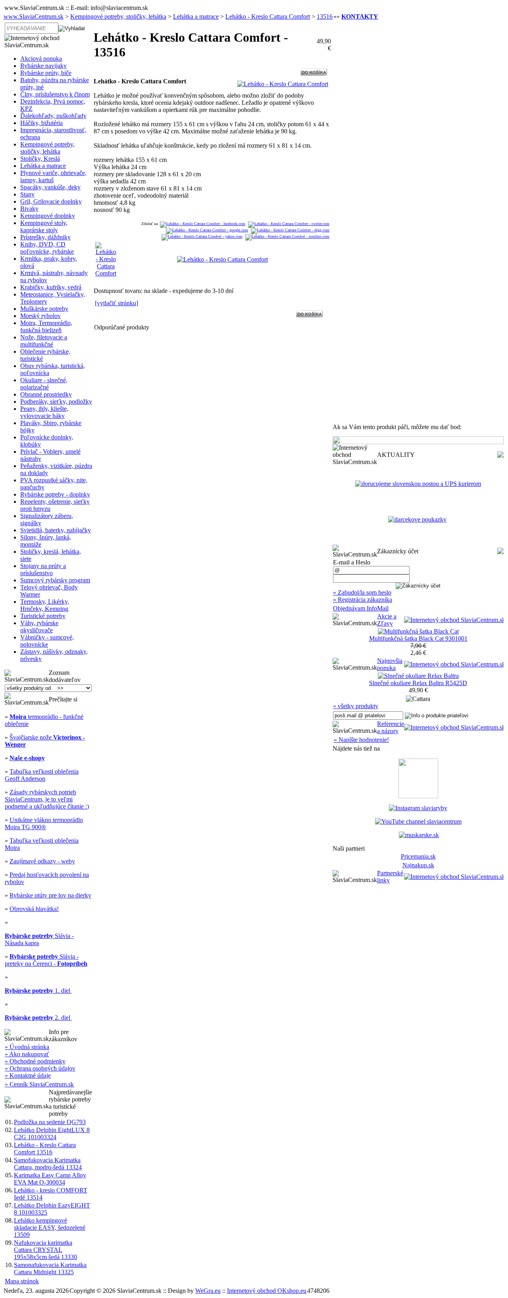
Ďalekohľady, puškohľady (53, 115)
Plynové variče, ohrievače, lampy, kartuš (53, 176)
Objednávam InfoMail (361, 608)
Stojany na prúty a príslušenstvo (43, 569)
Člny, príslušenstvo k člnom (55, 94)
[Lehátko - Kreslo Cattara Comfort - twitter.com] (288, 223)
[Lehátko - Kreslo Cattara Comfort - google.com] (207, 230)
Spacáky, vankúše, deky (50, 187)
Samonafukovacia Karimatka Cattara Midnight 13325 (50, 1268)
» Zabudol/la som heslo (362, 592)
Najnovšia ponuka (389, 664)
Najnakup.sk (418, 865)
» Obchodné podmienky (35, 1061)
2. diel (38, 1017)
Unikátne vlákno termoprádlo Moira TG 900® (44, 823)
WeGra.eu (208, 1290)
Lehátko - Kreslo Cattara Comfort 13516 (45, 1148)
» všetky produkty (355, 706)
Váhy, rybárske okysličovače (39, 627)
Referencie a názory (390, 727)
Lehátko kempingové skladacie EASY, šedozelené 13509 (49, 1227)
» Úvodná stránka (27, 1047)
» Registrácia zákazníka (362, 599)
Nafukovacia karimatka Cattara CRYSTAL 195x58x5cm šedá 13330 (45, 1249)
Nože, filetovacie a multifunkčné (43, 341)
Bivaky (29, 208)
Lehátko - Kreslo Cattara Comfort (267, 16)
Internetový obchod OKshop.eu (266, 1290)
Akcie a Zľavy (386, 620)
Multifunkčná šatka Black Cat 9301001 (418, 638)
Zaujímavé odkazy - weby (42, 861)
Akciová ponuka (41, 58)
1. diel (38, 990)
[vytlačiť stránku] (116, 303)
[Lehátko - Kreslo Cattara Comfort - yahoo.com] (202, 236)
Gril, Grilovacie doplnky (51, 201)
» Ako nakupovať (27, 1054)
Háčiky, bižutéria (41, 122)
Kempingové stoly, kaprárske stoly (43, 226)
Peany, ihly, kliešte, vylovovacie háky (44, 412)
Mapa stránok (22, 1281)
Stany (27, 194)
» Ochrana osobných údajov (40, 1068)
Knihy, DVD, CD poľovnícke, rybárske (47, 248)
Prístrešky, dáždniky (45, 237)
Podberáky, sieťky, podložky (56, 401)
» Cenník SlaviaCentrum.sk (39, 1084)
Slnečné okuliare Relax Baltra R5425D (418, 683)
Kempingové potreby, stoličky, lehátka (118, 16)
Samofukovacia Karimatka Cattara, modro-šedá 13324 (48, 1164)
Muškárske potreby (44, 308)
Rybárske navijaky (43, 65)
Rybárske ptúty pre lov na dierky (50, 895)
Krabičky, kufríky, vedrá (50, 287)
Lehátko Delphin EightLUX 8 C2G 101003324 (52, 1133)
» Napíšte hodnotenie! (361, 739)
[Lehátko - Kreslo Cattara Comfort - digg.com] (290, 230)
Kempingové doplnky (47, 215)
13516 (325, 16)
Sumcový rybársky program (55, 580)
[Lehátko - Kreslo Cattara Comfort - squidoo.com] (287, 236)
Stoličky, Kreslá (40, 158)
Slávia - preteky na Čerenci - (46, 960)
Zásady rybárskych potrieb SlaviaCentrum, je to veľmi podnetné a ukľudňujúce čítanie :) (47, 799)
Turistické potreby (42, 615)
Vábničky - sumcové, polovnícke (47, 641)
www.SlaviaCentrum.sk (34, 16)
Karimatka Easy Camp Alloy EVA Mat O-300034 (50, 1179)
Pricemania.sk (418, 856)
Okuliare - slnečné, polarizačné (43, 384)
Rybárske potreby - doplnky (55, 494)
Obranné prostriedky (46, 394)
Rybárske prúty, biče (45, 72)
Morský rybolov (40, 315)
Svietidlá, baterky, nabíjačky (55, 530)
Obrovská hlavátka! (34, 908)
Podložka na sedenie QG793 (50, 1122)
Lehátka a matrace (196, 16)
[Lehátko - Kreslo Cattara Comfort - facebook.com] (202, 223)
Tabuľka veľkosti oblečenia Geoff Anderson (42, 775)
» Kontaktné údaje (28, 1075)
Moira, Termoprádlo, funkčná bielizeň (46, 326)
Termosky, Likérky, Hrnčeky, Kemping (44, 605)
